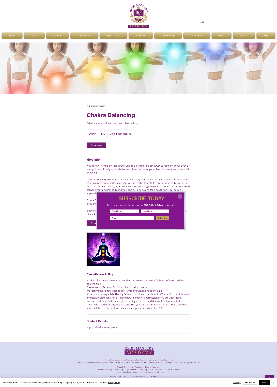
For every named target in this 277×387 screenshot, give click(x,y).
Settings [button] (236, 382)
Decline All (250, 382)
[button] (180, 196)
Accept (264, 382)
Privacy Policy (114, 382)
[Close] (273, 382)
